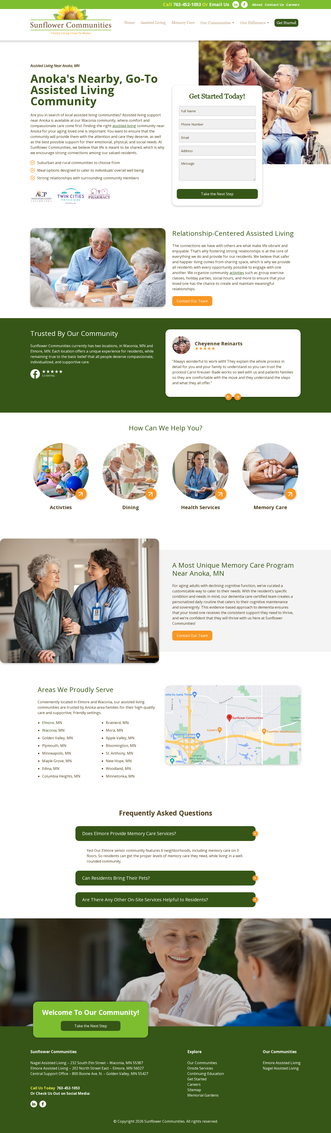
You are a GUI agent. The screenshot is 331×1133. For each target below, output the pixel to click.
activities (236, 272)
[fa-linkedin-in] (235, 4)
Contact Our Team (192, 301)
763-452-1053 (187, 4)
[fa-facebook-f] (244, 4)
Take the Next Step (90, 1025)
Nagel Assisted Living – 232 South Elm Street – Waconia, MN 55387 (86, 1062)
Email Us (219, 4)
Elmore (48, 722)
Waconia (49, 730)
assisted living (124, 125)
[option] (233, 363)
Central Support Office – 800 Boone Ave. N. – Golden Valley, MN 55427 (89, 1073)
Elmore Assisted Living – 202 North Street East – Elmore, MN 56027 (87, 1068)
